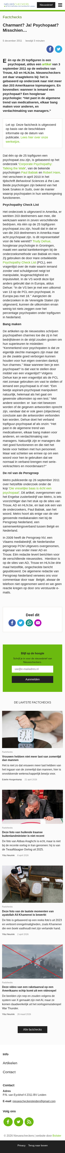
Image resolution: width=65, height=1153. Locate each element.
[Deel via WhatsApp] (29, 623)
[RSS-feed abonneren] (29, 1121)
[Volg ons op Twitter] (18, 1121)
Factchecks (12, 17)
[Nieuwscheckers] (19, 5)
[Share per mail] (38, 623)
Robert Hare (51, 172)
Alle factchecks (32, 1029)
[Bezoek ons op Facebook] (8, 1121)
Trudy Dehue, (42, 241)
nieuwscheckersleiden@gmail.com (33, 1101)
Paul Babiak (29, 172)
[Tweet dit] (58, 49)
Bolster (57, 1135)
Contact (9, 1072)
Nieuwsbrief (46, 4)
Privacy (21, 1145)
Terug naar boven (38, 1145)
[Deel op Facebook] (50, 49)
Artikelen (10, 1063)
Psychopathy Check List (19, 262)
